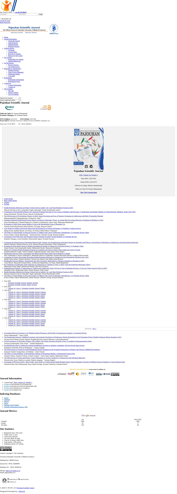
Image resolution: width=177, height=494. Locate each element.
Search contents (13, 92)
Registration (8, 78)
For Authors (8, 57)
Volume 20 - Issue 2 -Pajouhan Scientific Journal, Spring (26, 323)
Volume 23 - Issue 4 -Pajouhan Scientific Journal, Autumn (27, 292)
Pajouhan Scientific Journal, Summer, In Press (23, 283)
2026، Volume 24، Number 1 (88, 175)
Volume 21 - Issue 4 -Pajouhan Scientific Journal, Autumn (27, 310)
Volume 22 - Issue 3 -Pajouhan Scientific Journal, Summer (27, 303)
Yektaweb (21, 491)
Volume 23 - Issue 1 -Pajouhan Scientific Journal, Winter (26, 297)
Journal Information (10, 39)
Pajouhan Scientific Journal (25, 488)
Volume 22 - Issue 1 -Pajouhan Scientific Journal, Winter (26, 307)
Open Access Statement (15, 72)
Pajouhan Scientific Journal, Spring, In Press (22, 285)
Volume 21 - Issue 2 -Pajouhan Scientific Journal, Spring (26, 314)
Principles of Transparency (12, 68)
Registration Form (14, 81)
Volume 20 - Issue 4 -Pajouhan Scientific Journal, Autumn (27, 320)
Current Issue (12, 52)
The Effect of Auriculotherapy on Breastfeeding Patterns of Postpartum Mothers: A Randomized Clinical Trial (39, 354)
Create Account (5, 21)
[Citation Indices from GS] (88, 416)
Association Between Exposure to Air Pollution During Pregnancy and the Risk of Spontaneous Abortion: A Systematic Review (45, 333)
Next (94, 329)
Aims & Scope (13, 43)
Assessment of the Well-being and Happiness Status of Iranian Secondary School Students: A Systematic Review (40, 237)
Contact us (7, 83)
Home (6, 37)
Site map (11, 91)
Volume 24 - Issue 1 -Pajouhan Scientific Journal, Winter (26, 288)
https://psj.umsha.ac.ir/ (13, 471)
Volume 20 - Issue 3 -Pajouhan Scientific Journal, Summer (27, 321)
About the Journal (14, 41)
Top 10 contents (13, 94)
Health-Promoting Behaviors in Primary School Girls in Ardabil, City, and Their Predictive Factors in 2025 (38, 208)
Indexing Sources (13, 46)
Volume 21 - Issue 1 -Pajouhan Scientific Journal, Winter (26, 316)
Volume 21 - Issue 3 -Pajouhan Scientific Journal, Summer (27, 312)
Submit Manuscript (14, 61)
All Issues (11, 50)
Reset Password (5, 22)
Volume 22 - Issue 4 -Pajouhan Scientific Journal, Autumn (27, 301)
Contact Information (14, 85)
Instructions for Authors (15, 59)
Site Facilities (8, 89)
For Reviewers (9, 63)
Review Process (13, 65)
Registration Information (16, 80)
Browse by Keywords (15, 56)
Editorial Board (13, 44)
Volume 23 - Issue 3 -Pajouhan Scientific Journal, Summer (27, 294)
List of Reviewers (14, 67)
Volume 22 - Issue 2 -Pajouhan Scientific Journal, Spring (26, 305)
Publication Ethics (14, 74)
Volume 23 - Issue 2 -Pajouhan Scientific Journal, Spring (26, 296)
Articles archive (9, 48)
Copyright (11, 76)
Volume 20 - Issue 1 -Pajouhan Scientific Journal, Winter (26, 325)
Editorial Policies (13, 70)
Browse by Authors (14, 54)
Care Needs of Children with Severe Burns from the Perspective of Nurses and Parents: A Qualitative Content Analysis (42, 228)
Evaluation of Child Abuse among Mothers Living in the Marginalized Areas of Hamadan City (34, 224)
